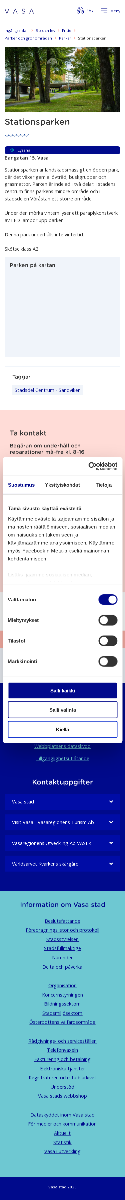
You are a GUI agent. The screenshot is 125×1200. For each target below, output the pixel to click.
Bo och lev (45, 30)
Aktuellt (62, 1133)
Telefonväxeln (62, 1050)
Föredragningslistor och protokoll (62, 930)
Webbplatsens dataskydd (62, 746)
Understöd (62, 1087)
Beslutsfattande (62, 921)
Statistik (62, 1142)
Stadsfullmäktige (62, 948)
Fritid (66, 30)
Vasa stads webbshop (62, 1096)
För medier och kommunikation (62, 1124)
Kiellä (62, 729)
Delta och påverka (62, 967)
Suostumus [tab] (21, 484)
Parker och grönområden (28, 38)
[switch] (107, 620)
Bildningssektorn (62, 1004)
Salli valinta (62, 710)
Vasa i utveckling (62, 1151)
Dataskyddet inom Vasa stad (62, 1115)
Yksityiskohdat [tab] (62, 484)
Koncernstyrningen (62, 995)
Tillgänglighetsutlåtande (62, 758)
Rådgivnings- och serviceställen (62, 1041)
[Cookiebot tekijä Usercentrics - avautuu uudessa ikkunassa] (89, 466)
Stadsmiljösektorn (62, 1013)
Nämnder (62, 957)
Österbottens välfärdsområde (62, 1022)
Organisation (62, 985)
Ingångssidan (17, 30)
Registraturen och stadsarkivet (62, 1077)
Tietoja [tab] (104, 484)
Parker (65, 38)
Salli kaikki (62, 690)
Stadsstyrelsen (62, 939)
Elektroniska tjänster (62, 1068)
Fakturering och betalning (62, 1059)
